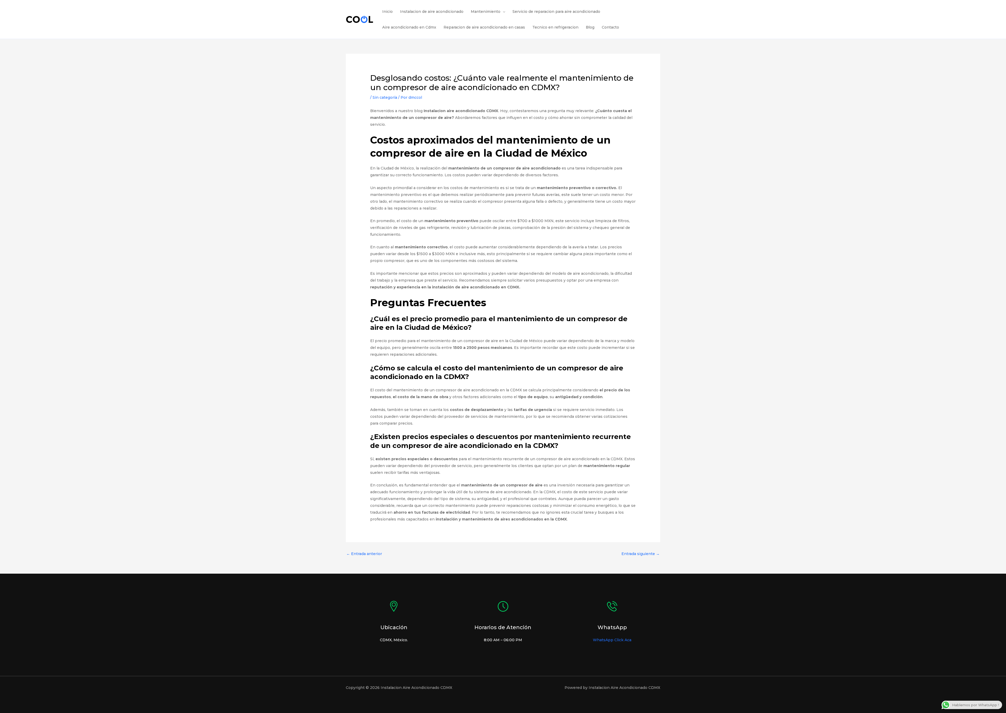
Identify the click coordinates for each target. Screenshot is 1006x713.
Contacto (610, 27)
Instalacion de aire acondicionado (431, 11)
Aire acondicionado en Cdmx (409, 27)
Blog (590, 27)
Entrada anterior (364, 553)
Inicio (387, 11)
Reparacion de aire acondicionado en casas (484, 27)
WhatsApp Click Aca (612, 640)
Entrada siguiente (640, 553)
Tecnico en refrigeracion (555, 27)
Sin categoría (385, 97)
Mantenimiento (485, 11)
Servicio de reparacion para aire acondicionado (556, 11)
